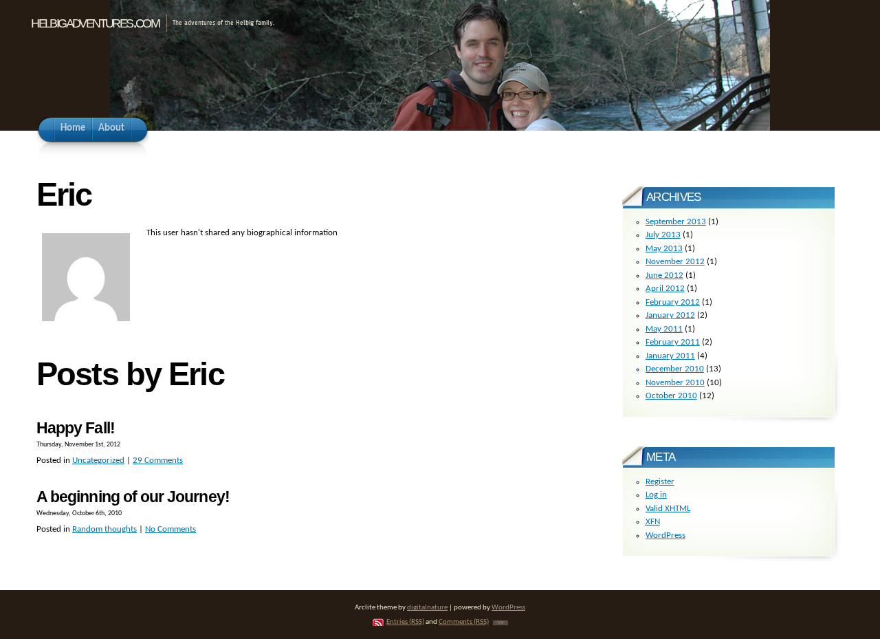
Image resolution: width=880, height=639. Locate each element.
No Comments (170, 529)
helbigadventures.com (95, 21)
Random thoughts (104, 529)
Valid (668, 508)
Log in (656, 494)
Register (660, 481)
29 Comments (158, 460)
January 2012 (670, 315)
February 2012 (673, 302)
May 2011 (664, 329)
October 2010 (671, 395)
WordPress (665, 535)
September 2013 (676, 221)
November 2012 (675, 261)
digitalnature (427, 607)
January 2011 (670, 355)
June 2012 (664, 275)
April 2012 (665, 288)
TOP (500, 623)
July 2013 (663, 234)
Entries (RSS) (405, 622)
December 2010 (675, 369)
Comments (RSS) (464, 622)
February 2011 (673, 342)
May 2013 (664, 248)
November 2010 (675, 382)
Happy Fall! (75, 428)
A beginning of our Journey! (133, 497)
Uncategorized (98, 460)
